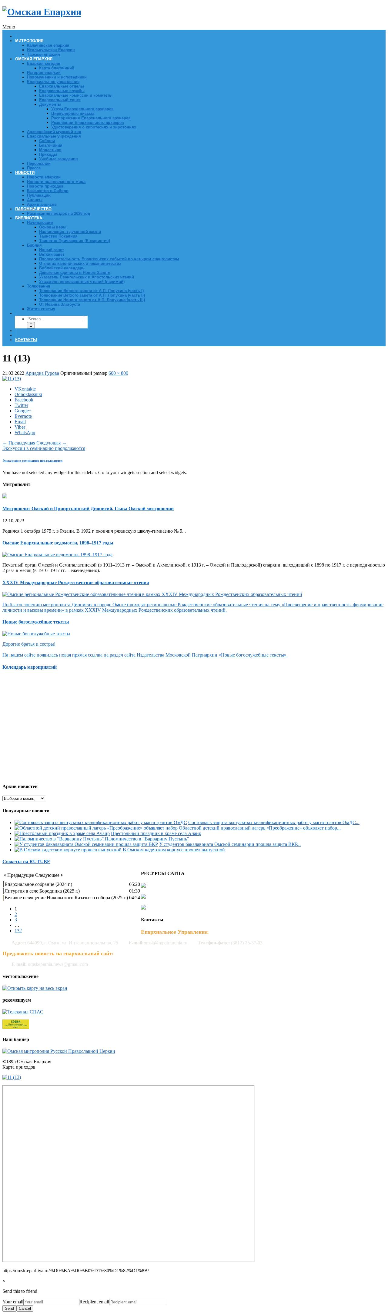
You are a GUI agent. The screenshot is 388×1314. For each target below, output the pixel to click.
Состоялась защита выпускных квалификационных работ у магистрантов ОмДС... (274, 822)
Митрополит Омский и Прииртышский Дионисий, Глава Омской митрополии (88, 508)
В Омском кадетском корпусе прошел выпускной (174, 849)
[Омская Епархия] (41, 11)
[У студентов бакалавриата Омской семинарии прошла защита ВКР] (86, 844)
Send (9, 1308)
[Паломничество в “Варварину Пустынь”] (59, 838)
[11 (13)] (11, 378)
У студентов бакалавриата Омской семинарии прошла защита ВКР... (230, 844)
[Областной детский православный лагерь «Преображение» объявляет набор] (96, 827)
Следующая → (51, 442)
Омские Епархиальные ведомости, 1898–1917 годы (57, 542)
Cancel (25, 1308)
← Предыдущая (18, 442)
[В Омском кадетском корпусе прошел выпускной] (68, 849)
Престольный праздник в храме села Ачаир (156, 833)
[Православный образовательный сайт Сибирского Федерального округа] (15, 1027)
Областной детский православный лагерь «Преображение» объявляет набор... (260, 827)
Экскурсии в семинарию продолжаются (43, 448)
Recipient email (94, 1301)
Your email (12, 1301)
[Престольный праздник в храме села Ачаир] (62, 833)
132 (18, 930)
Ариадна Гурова (42, 373)
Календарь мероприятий (29, 667)
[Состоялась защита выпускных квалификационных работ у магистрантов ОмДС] (101, 822)
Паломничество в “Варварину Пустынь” (147, 838)
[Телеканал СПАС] (22, 1011)
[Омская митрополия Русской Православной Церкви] (58, 1051)
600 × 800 (118, 373)
